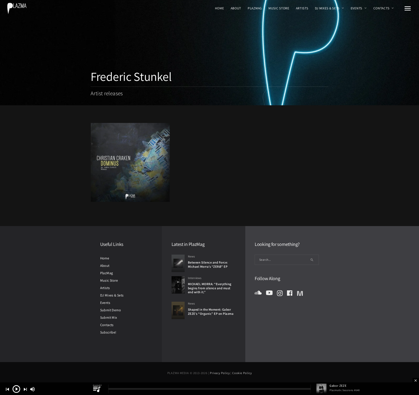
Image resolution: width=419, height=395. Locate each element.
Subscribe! (108, 332)
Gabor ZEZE (338, 386)
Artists (302, 8)
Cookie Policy (242, 373)
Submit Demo (110, 310)
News (191, 256)
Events (356, 8)
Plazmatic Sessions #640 (345, 390)
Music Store (278, 8)
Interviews (194, 278)
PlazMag (255, 8)
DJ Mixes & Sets (327, 8)
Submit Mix (108, 317)
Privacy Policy (220, 373)
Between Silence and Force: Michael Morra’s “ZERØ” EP (208, 264)
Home (219, 8)
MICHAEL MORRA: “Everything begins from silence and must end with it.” (210, 288)
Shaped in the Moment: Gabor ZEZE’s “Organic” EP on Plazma (211, 311)
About (236, 8)
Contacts (381, 8)
